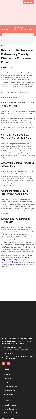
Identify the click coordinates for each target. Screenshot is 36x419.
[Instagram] (8, 363)
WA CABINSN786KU (22, 350)
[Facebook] (3, 363)
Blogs (3, 46)
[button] (31, 37)
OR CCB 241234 (8, 350)
